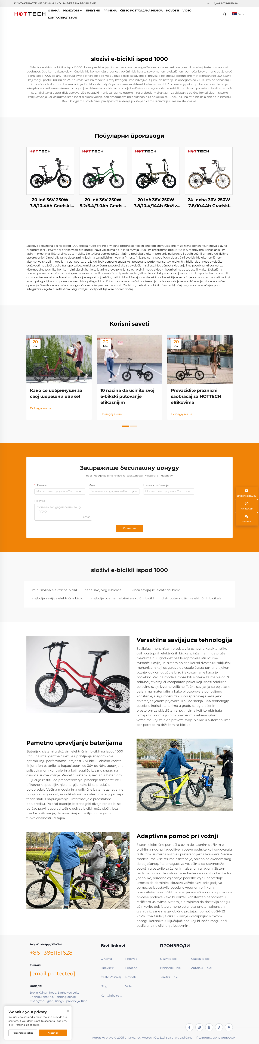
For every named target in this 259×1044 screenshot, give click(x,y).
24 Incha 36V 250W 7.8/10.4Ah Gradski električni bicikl (209, 203)
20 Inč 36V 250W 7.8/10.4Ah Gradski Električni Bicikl (50, 203)
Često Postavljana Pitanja (141, 10)
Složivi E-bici (168, 958)
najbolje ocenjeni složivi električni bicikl (122, 598)
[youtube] (209, 1027)
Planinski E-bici (170, 968)
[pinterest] (229, 1027)
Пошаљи (129, 528)
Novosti (172, 10)
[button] (125, 426)
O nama (53, 10)
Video (187, 10)
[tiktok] (219, 1027)
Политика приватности (215, 1037)
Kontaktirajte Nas (62, 17)
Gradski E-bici (200, 958)
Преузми (93, 10)
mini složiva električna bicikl (54, 590)
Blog (104, 986)
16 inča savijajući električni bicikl (155, 590)
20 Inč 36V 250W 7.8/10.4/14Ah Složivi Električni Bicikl (156, 203)
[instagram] (199, 1027)
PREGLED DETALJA (50, 170)
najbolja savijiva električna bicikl (58, 598)
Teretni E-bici (169, 977)
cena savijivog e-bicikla (103, 590)
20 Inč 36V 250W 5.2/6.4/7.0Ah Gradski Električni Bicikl (103, 203)
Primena (110, 10)
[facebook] (189, 1027)
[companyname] (30, 14)
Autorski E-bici (201, 968)
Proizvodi (71, 10)
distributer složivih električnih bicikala (192, 598)
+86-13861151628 (227, 3)
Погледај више (40, 408)
